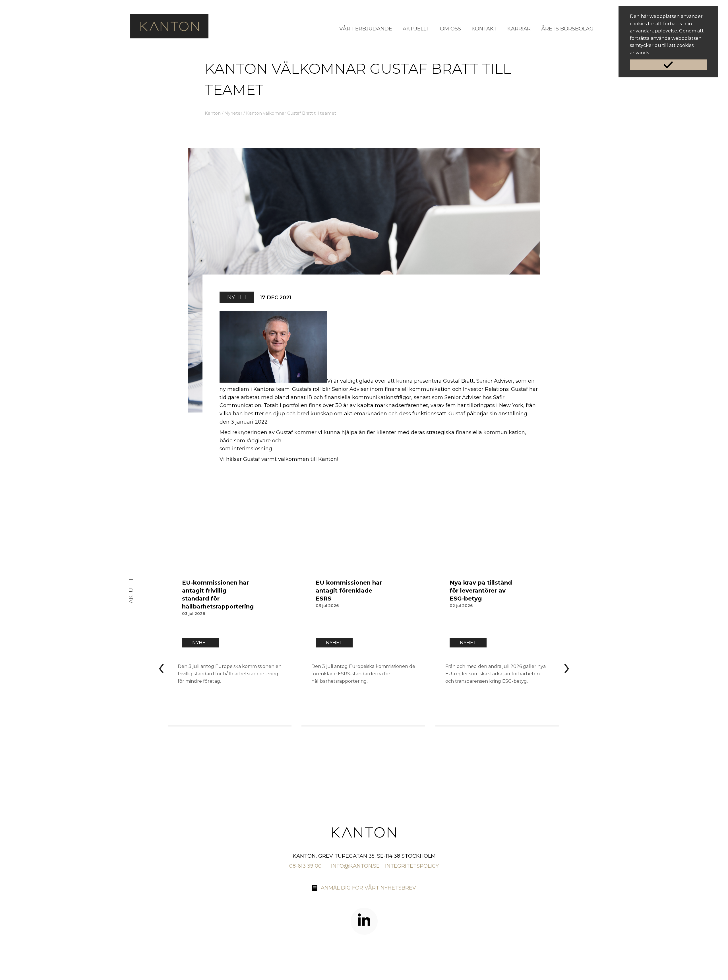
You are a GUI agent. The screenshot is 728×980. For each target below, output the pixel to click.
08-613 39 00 (305, 866)
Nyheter (233, 113)
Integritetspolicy (412, 866)
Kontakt (484, 29)
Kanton (213, 113)
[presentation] (161, 667)
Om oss (450, 29)
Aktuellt (416, 29)
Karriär (519, 29)
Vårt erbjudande (365, 29)
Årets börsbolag (567, 29)
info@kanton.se (355, 866)
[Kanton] (169, 37)
